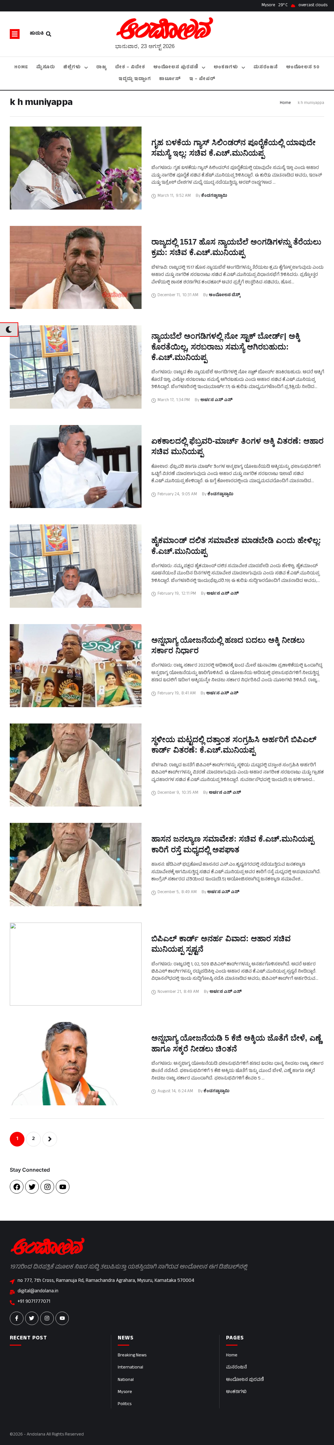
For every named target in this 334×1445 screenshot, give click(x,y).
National (126, 1380)
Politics (124, 1404)
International (130, 1367)
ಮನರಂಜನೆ (236, 1367)
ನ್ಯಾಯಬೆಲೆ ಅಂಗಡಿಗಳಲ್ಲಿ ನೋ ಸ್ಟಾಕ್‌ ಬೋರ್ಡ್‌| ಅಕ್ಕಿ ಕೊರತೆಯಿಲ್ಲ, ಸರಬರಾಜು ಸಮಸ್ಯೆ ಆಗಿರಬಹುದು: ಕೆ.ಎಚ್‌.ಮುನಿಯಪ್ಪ (225, 347)
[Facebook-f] (16, 1318)
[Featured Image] (76, 168)
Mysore (125, 1392)
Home (285, 103)
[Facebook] (16, 1187)
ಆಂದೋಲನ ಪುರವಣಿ (245, 1380)
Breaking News (132, 1355)
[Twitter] (32, 1187)
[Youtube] (62, 1187)
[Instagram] (47, 1187)
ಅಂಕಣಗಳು (236, 1392)
